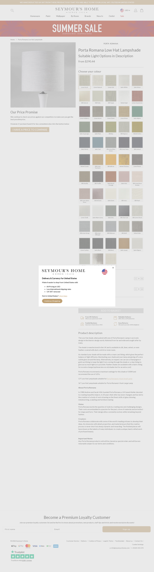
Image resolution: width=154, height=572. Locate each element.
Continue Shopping (52, 301)
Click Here (63, 296)
